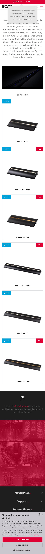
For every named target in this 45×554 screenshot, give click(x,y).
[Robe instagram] (22, 398)
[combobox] (39, 514)
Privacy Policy (34, 535)
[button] (22, 550)
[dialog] (22, 533)
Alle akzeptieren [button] (22, 540)
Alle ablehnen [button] (22, 545)
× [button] (42, 514)
